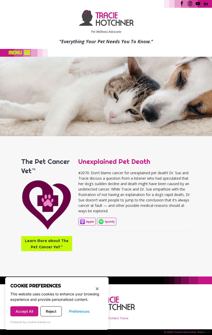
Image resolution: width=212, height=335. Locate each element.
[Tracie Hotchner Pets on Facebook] (182, 3)
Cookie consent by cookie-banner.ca (187, 331)
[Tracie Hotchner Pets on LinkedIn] (206, 3)
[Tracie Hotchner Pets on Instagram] (190, 3)
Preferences (79, 311)
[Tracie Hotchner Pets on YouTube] (198, 3)
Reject (51, 311)
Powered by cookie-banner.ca (30, 322)
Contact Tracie (118, 318)
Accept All (24, 311)
